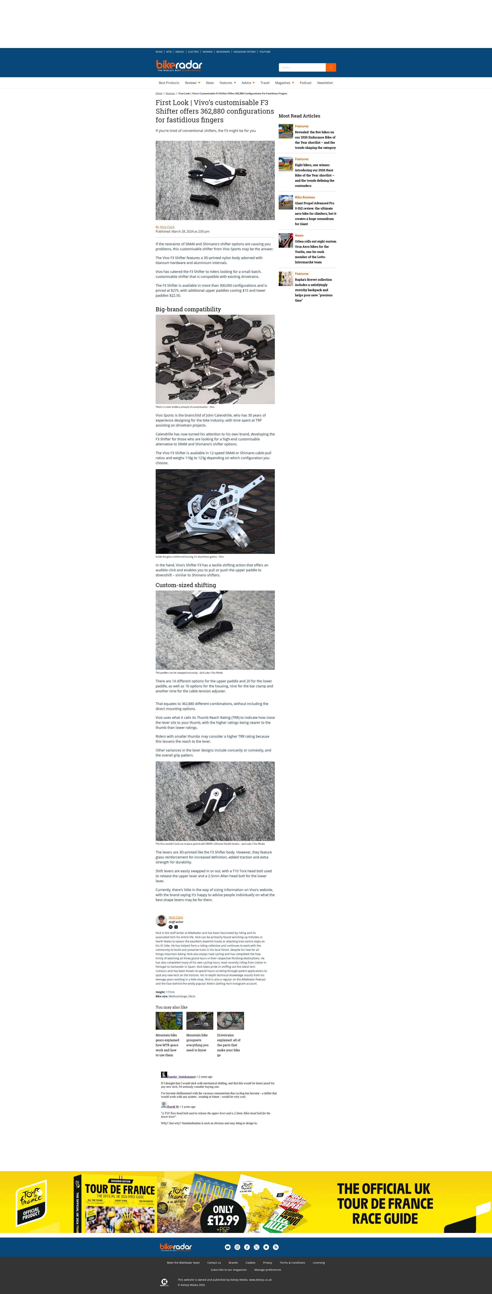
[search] (331, 67)
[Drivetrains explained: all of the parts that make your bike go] (230, 1021)
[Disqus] (219, 1118)
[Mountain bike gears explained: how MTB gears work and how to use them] (169, 1021)
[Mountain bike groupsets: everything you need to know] (199, 1021)
